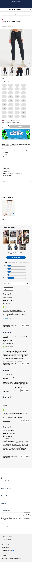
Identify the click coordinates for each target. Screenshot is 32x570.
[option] (16, 48)
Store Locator (6, 472)
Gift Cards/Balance (7, 481)
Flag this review (6, 326)
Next (16, 463)
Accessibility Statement (7, 544)
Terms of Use (5, 542)
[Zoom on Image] (29, 63)
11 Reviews (10, 26)
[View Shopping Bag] (30, 9)
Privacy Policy (4, 519)
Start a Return (5, 478)
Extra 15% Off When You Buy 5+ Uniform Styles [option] (15, 4)
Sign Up (27, 514)
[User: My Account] (28, 10)
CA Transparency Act (7, 553)
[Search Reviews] (27, 283)
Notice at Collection (7, 536)
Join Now (21, 138)
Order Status (6, 475)
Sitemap (4, 555)
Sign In (12, 138)
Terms (26, 518)
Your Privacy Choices (7, 550)
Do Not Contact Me (6, 539)
